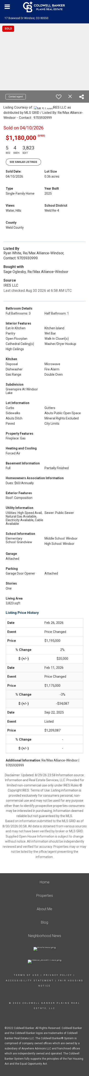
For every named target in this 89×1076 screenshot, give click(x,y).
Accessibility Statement (30, 980)
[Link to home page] (44, 7)
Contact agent (15, 96)
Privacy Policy (58, 975)
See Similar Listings (23, 162)
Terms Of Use (26, 975)
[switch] (58, 96)
